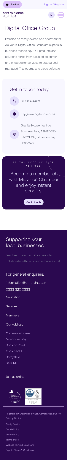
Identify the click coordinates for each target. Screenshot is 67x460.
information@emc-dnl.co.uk (26, 282)
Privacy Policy (12, 434)
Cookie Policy (12, 429)
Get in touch (33, 202)
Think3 (17, 418)
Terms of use (12, 439)
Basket (14, 4)
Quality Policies (13, 424)
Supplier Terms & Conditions (20, 450)
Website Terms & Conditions (20, 444)
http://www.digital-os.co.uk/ (38, 114)
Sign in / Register (54, 4)
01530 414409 (30, 101)
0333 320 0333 (18, 289)
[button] (13, 14)
